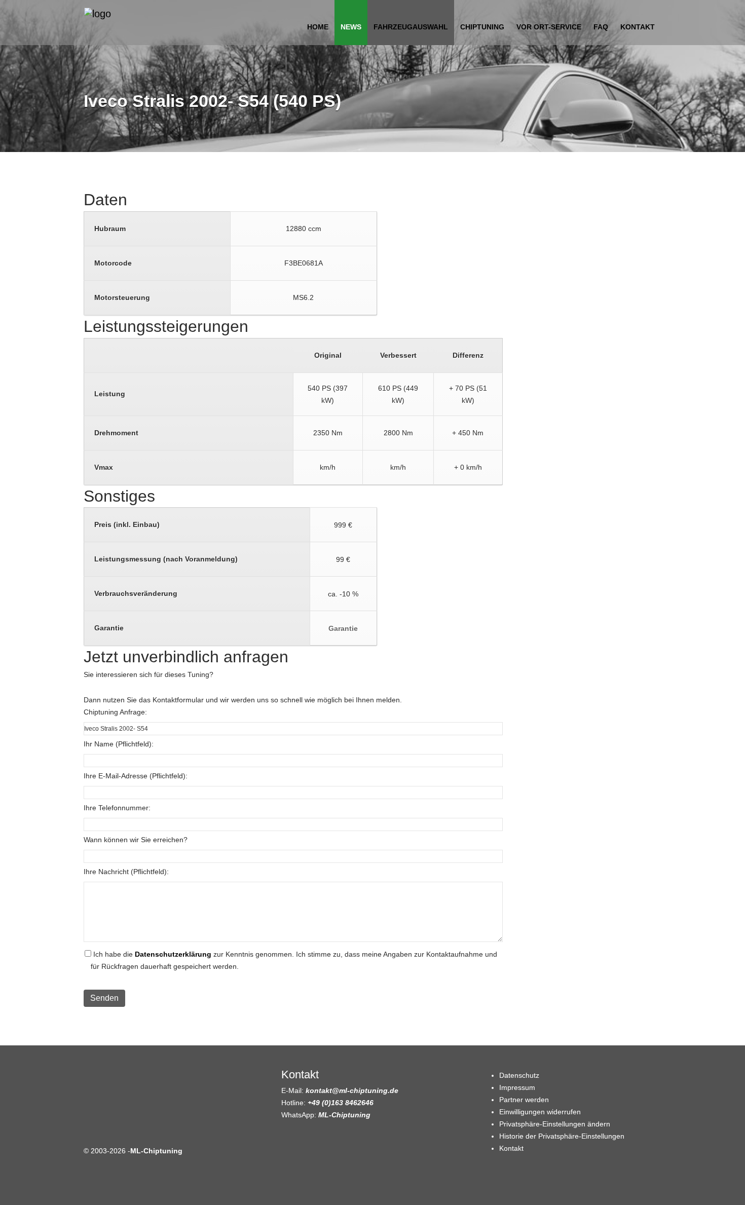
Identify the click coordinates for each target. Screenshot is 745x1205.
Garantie (343, 628)
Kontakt (637, 27)
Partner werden (524, 1100)
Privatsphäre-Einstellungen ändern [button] (554, 1124)
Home (317, 27)
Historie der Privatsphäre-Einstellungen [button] (561, 1136)
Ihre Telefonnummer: (117, 808)
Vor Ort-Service (548, 27)
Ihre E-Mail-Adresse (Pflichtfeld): (136, 776)
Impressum (517, 1087)
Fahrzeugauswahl (411, 27)
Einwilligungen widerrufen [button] (540, 1112)
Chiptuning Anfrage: (115, 712)
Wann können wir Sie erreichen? (136, 840)
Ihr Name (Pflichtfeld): (119, 744)
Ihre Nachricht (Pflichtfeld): (126, 872)
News (351, 27)
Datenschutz (519, 1075)
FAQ (600, 27)
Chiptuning (482, 27)
